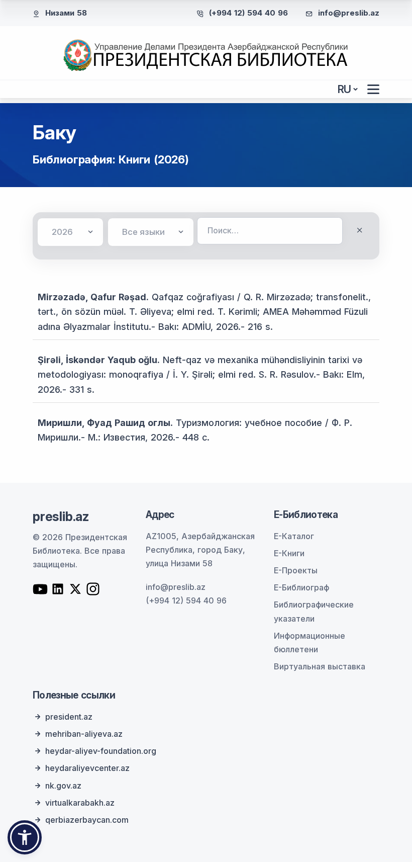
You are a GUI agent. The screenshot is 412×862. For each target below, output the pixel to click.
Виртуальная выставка (319, 666)
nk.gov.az (63, 786)
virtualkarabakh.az (80, 803)
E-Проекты (296, 570)
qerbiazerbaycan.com (87, 820)
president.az (68, 717)
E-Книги (289, 553)
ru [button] (345, 89)
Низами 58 (66, 13)
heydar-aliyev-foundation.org (100, 751)
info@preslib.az (348, 13)
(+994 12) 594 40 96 (248, 13)
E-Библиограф (301, 587)
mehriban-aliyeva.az (84, 734)
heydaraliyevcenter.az (87, 768)
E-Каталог (294, 536)
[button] (24, 837)
